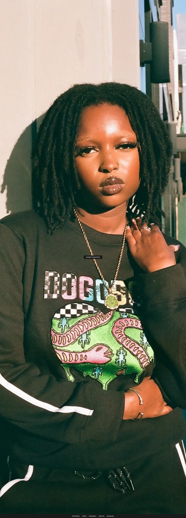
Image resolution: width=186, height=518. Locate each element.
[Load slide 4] (94, 512)
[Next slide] (184, 512)
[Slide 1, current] (91, 512)
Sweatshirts (92, 516)
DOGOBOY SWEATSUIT (93, 257)
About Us (101, 516)
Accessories (110, 516)
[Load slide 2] (92, 512)
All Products (76, 516)
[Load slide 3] (93, 512)
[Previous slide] (1, 512)
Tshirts (84, 516)
